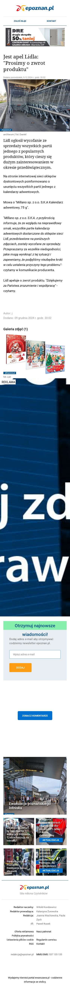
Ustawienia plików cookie (20, 939)
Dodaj (20, 667)
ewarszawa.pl (42, 977)
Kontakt (51, 21)
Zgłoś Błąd (20, 21)
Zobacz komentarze (35, 715)
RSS (31, 943)
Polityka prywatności (23, 935)
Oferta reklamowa (24, 931)
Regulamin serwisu (46, 939)
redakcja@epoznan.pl (22, 954)
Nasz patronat (43, 931)
